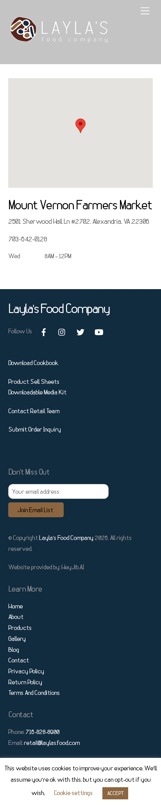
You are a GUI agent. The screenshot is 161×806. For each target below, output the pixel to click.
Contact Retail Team (33, 410)
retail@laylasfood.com (52, 742)
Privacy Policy (26, 671)
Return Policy (25, 681)
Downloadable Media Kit (37, 392)
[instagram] (62, 330)
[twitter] (80, 330)
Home (15, 606)
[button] (80, 125)
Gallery (17, 638)
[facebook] (44, 330)
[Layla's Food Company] (59, 39)
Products (20, 627)
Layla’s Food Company (66, 537)
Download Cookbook (33, 362)
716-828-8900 (42, 731)
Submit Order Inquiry (34, 429)
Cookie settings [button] (73, 792)
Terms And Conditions (34, 692)
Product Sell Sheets (33, 381)
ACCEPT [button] (115, 793)
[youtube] (99, 330)
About (15, 616)
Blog (13, 649)
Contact (18, 660)
